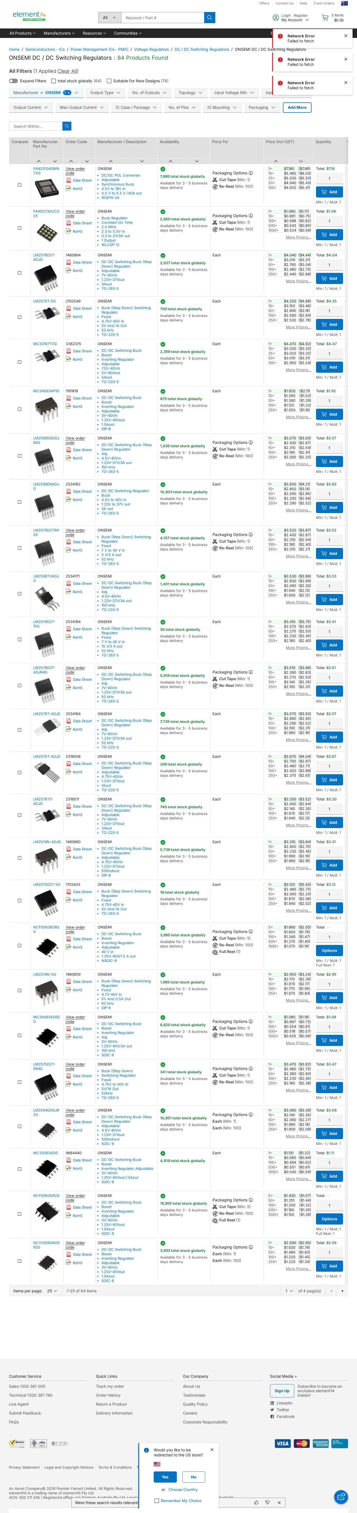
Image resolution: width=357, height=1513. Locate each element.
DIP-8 (106, 429)
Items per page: (27, 1290)
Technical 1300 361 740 (30, 1395)
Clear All (67, 71)
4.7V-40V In (112, 994)
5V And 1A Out (114, 325)
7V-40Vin (109, 275)
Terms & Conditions (115, 1467)
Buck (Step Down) (117, 1071)
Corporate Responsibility (205, 1422)
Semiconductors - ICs (45, 49)
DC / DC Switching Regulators (202, 49)
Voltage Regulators (151, 49)
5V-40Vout (111, 373)
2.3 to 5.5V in (113, 231)
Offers (264, 3)
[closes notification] (346, 12)
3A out (107, 508)
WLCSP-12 (110, 244)
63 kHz (108, 1003)
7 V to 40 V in (113, 550)
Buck (106, 495)
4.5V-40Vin (111, 458)
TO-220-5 (110, 334)
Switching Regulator (119, 1075)
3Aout (107, 284)
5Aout (107, 377)
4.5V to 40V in (114, 499)
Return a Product (111, 1404)
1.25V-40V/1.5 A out (119, 956)
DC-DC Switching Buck (121, 350)
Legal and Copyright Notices (68, 1467)
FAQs (14, 1422)
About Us (191, 1386)
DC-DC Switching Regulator (125, 491)
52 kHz (108, 330)
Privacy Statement (24, 1467)
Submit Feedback (25, 1413)
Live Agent (19, 1404)
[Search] (209, 17)
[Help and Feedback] (341, 1497)
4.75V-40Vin (112, 776)
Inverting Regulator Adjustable (127, 1168)
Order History (108, 1395)
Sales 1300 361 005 (27, 1386)
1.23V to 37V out (116, 504)
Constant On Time (117, 222)
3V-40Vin (110, 415)
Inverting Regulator (118, 359)
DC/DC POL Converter (121, 175)
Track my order (110, 1386)
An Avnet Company (25, 1488)
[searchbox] (162, 17)
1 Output (109, 240)
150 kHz (108, 467)
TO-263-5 (110, 288)
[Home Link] (29, 18)
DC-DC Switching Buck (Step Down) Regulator (127, 263)
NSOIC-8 (109, 960)
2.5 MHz (109, 227)
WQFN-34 (110, 197)
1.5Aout (108, 424)
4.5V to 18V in (114, 188)
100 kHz (108, 1050)
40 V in (108, 951)
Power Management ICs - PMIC (99, 49)
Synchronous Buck (118, 184)
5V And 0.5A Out (116, 999)
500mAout (110, 871)
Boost (107, 355)
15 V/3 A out (112, 646)
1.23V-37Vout (113, 279)
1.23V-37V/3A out (117, 462)
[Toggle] (13, 81)
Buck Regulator (115, 218)
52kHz (107, 1093)
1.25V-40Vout (113, 420)
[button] (22, 33)
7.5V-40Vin (111, 368)
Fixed (106, 316)
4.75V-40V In (113, 321)
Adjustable (111, 179)
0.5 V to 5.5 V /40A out (122, 193)
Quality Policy (195, 1404)
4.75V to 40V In (115, 1084)
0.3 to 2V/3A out (116, 236)
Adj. (105, 453)
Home (14, 49)
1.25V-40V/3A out (117, 1046)
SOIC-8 (108, 1055)
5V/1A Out (110, 1088)
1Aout (106, 785)
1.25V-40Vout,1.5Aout (120, 1177)
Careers (190, 1413)
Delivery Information (114, 1413)
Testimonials (194, 1395)
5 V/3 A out (111, 554)
